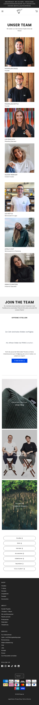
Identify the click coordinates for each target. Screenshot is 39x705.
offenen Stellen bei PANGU (18, 343)
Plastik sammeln (5, 617)
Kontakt (3, 650)
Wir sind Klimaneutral (7, 614)
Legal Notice (11, 699)
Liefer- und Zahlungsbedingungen (11, 637)
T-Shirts (3, 588)
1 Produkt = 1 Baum (6, 611)
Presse (3, 653)
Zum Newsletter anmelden (9, 656)
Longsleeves (5, 593)
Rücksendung (5, 640)
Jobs (2, 648)
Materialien (4, 622)
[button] (19, 676)
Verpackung (4, 624)
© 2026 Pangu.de (19, 694)
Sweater (3, 596)
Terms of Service (27, 699)
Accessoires (4, 599)
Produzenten (5, 619)
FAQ (2, 645)
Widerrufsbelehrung (7, 642)
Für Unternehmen (6, 634)
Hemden (3, 591)
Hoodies (3, 586)
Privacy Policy (18, 699)
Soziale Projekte (6, 609)
